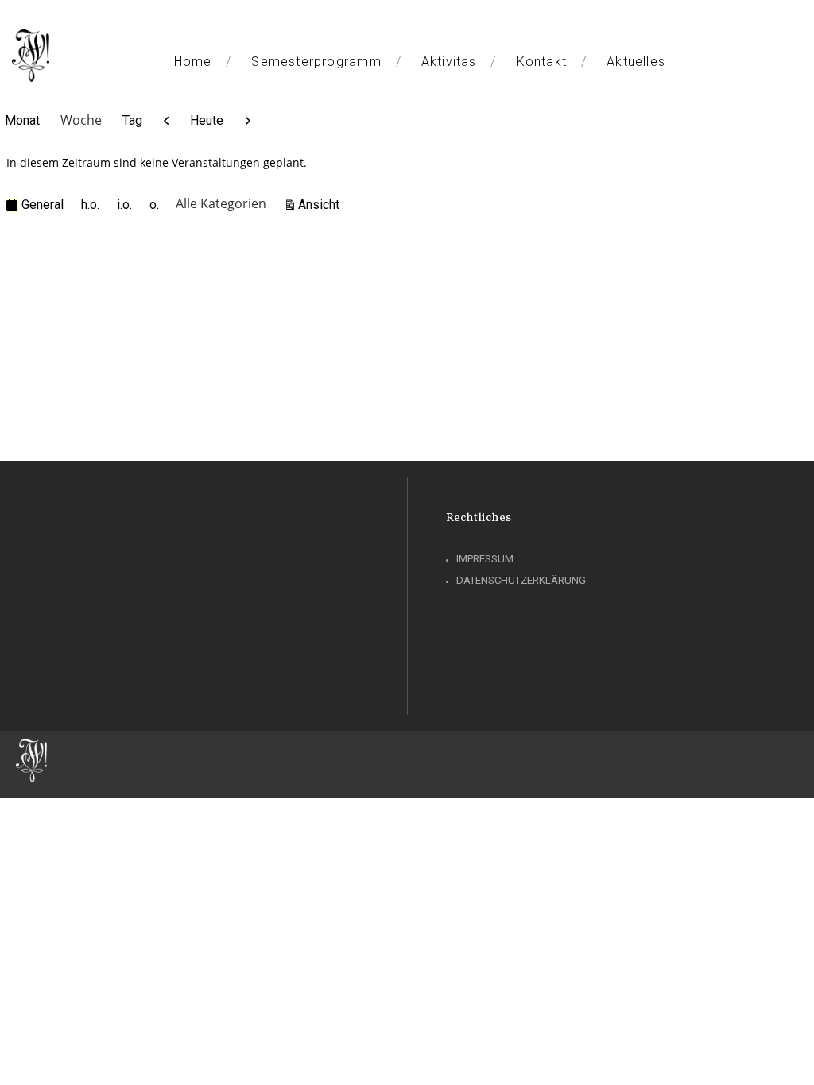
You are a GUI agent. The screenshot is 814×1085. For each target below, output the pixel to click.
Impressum (485, 559)
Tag (132, 120)
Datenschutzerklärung (521, 580)
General (42, 204)
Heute (206, 120)
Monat (22, 120)
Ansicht (321, 204)
